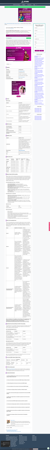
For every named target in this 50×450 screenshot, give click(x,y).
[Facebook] (6, 427)
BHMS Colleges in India (38, 109)
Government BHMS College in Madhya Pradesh (13, 23)
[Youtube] (11, 427)
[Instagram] (7, 427)
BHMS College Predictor (38, 117)
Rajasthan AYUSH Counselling (39, 59)
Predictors (29, 4)
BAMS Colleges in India (38, 108)
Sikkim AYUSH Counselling (38, 87)
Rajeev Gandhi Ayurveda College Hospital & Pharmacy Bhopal (14, 431)
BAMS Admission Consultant (23, 436)
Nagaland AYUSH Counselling (39, 96)
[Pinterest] (10, 427)
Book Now (18, 96)
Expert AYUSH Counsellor (49, 227)
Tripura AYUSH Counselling (38, 95)
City (35, 44)
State (35, 47)
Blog (34, 4)
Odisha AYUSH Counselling (38, 88)
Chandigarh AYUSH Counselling (39, 97)
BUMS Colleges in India (38, 110)
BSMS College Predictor (38, 118)
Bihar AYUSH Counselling (38, 60)
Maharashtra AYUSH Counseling (39, 61)
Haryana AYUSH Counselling (39, 74)
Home (5, 23)
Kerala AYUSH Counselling (38, 62)
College (23, 4)
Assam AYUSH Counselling (38, 70)
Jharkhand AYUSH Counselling (39, 86)
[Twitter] (9, 427)
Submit (37, 50)
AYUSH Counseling (16, 4)
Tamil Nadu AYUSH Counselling (39, 83)
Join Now (29, 38)
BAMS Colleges (34, 436)
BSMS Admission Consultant (23, 440)
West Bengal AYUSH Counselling (39, 94)
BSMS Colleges (34, 440)
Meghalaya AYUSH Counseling (39, 63)
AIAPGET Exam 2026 (22, 442)
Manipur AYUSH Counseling (39, 71)
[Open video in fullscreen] (5, 444)
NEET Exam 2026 (21, 441)
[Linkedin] (8, 427)
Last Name (36, 30)
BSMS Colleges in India (38, 111)
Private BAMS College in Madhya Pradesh (11, 430)
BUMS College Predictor (38, 119)
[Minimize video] (10, 440)
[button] (37, 5)
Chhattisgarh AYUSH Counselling (39, 75)
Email (35, 33)
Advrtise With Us (21, 443)
